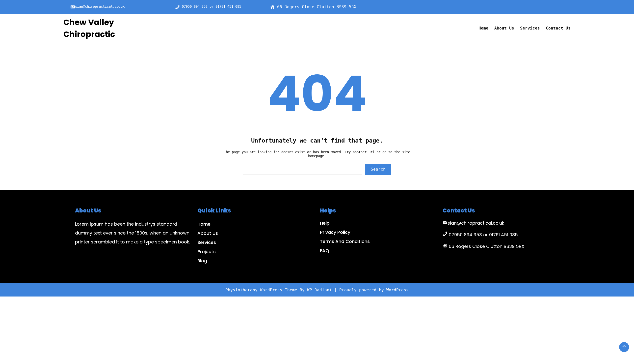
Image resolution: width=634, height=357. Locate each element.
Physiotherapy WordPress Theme (262, 290)
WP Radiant (319, 290)
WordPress (397, 290)
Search (378, 169)
